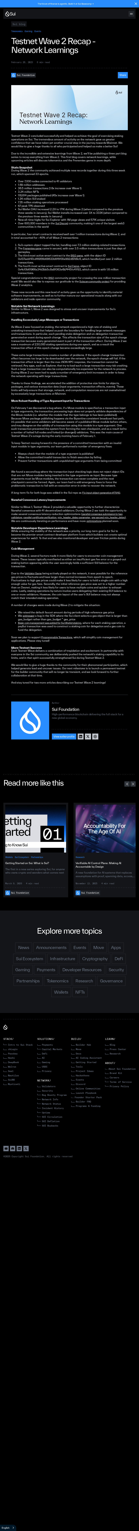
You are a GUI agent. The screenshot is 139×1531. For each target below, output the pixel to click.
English (5, 1527)
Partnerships (37, 857)
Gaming (28, 31)
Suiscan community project (94, 281)
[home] (10, 13)
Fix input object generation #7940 (101, 492)
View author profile (64, 736)
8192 (51, 277)
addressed (28, 615)
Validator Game (33, 573)
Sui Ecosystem (22, 857)
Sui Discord (61, 223)
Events (37, 31)
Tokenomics (17, 31)
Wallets (9, 857)
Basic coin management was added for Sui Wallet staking (49, 622)
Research (80, 857)
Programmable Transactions (56, 637)
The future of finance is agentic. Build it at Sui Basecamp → (66, 4)
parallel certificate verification (39, 517)
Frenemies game (32, 248)
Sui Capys (73, 266)
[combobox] (8, 1528)
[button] (127, 784)
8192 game (77, 255)
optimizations (93, 521)
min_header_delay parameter (74, 517)
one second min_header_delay (108, 517)
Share (123, 75)
